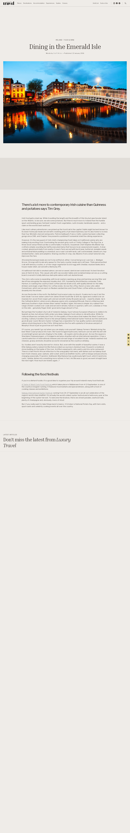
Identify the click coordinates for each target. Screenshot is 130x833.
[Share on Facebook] (128, 334)
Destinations (27, 3)
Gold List (96, 3)
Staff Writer (57, 53)
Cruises (64, 3)
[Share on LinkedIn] (128, 338)
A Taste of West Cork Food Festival (36, 385)
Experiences (50, 3)
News (19, 3)
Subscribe (104, 3)
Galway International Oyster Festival (37, 393)
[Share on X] (128, 341)
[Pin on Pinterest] (128, 344)
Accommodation (38, 3)
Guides (58, 3)
